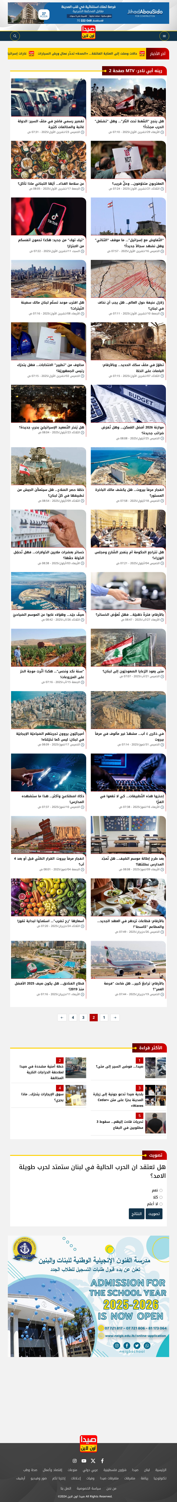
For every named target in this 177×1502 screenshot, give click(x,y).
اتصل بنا (66, 1488)
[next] (62, 1017)
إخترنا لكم (58, 1478)
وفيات (90, 1478)
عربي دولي (90, 1470)
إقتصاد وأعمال (52, 1470)
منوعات (72, 1470)
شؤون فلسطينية (115, 1470)
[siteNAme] (88, 32)
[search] (15, 36)
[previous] (115, 1017)
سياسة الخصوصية (89, 1488)
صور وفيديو (39, 1478)
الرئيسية (160, 1470)
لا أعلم (152, 1204)
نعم (155, 1190)
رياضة (144, 1478)
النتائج (137, 1213)
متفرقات (129, 1478)
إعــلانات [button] (76, 1478)
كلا (155, 1197)
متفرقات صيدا (109, 1478)
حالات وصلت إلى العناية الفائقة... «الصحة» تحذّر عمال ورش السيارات (115, 53)
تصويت (154, 1213)
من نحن (111, 1488)
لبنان (147, 1470)
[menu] (164, 36)
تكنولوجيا (160, 1478)
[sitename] (88, 1444)
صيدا (135, 1470)
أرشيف (20, 1478)
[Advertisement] (88, 1394)
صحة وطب (30, 1470)
